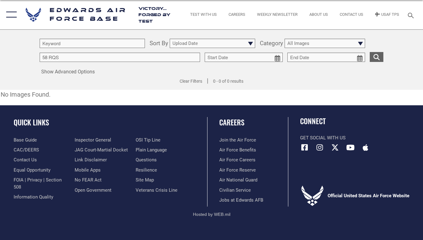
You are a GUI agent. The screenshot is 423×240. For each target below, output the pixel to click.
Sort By (159, 43)
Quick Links (31, 122)
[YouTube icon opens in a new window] (350, 147)
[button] (10, 14)
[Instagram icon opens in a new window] (320, 147)
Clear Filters (191, 81)
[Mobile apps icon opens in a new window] (365, 147)
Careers (231, 122)
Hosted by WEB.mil (211, 214)
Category (271, 43)
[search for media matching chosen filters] (376, 56)
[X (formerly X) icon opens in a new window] (335, 147)
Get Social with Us (323, 138)
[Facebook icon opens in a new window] (304, 147)
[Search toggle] (412, 15)
